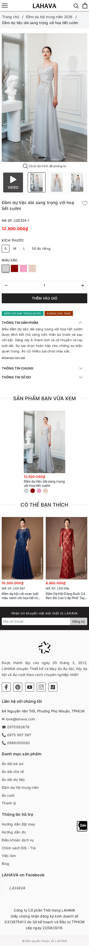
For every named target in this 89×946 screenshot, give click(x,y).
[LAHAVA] (44, 5)
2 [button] (47, 157)
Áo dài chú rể (13, 771)
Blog (5, 863)
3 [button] (50, 157)
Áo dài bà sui (12, 764)
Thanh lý (9, 803)
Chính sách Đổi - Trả (19, 848)
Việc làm (9, 856)
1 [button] (41, 157)
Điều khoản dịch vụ (18, 840)
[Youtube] (29, 687)
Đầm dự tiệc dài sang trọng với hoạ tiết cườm (44, 483)
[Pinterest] (17, 687)
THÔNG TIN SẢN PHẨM (20, 323)
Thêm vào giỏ (44, 298)
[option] (44, 97)
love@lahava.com (20, 719)
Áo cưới (8, 795)
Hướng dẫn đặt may (18, 824)
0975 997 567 (19, 735)
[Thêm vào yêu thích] (84, 203)
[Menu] (5, 5)
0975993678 (18, 727)
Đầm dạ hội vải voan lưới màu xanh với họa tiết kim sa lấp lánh (21, 596)
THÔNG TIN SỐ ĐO (16, 377)
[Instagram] (41, 687)
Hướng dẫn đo (14, 832)
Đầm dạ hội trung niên (20, 787)
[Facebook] (6, 687)
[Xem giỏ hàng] (85, 5)
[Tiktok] (52, 687)
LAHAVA (17, 888)
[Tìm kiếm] (76, 5)
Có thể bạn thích (44, 505)
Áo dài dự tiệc (13, 779)
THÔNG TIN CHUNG (17, 368)
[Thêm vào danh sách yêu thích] (59, 468)
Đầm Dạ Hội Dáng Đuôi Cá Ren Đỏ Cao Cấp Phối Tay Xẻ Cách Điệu (65, 596)
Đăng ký (78, 621)
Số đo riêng (41, 248)
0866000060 (18, 743)
